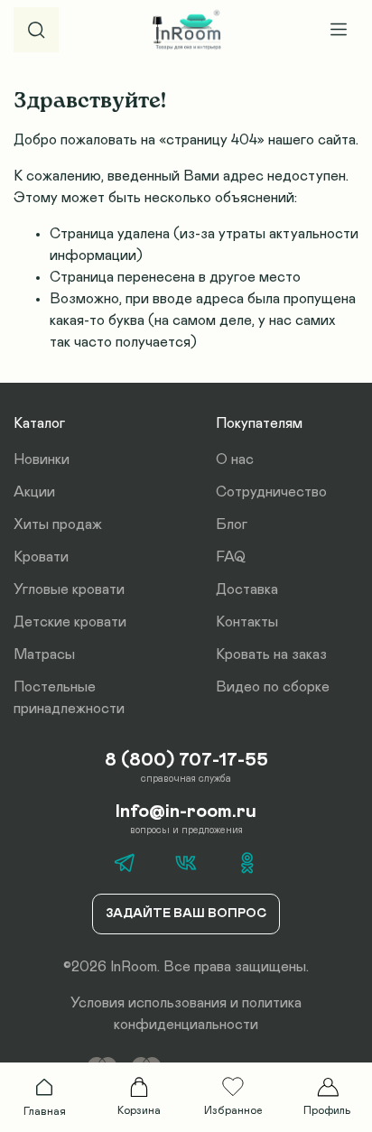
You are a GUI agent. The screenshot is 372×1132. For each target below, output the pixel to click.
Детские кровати (70, 622)
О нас (235, 459)
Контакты (247, 622)
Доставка (247, 589)
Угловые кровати (69, 589)
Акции (34, 492)
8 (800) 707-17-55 (186, 760)
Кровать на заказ (271, 654)
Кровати (41, 557)
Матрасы (44, 654)
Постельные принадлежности (69, 698)
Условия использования (148, 1003)
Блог (231, 524)
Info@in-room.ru (186, 812)
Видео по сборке (273, 687)
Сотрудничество (271, 492)
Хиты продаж (58, 524)
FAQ (231, 557)
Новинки (42, 459)
